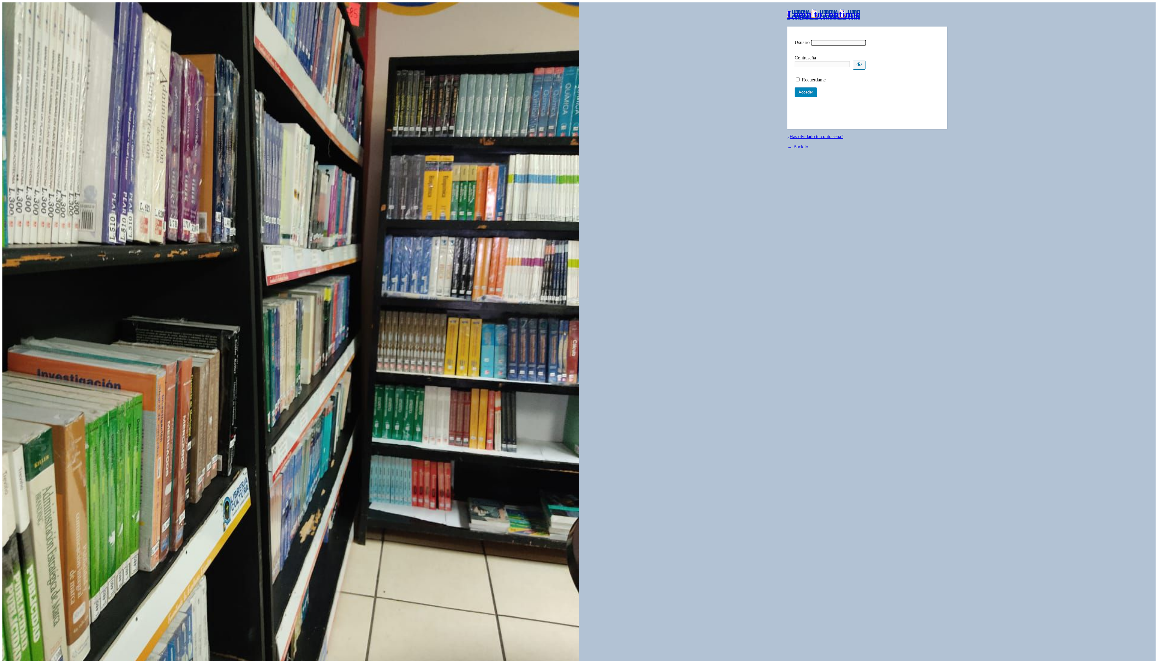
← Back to (797, 146)
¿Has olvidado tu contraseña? (815, 136)
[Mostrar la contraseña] (859, 65)
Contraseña (805, 57)
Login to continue (823, 14)
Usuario (802, 42)
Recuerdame (814, 79)
